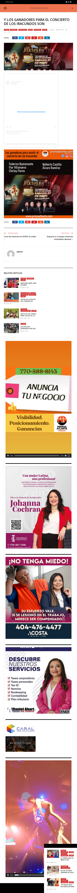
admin (52, 30)
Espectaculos (22, 30)
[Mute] (66, 456)
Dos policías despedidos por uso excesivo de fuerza (28, 328)
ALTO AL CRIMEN (25, 293)
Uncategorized (65, 868)
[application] (38, 399)
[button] (38, 399)
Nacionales (37, 30)
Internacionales (25, 311)
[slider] (37, 455)
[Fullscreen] (69, 456)
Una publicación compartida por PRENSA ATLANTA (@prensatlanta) (31, 144)
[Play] (8, 456)
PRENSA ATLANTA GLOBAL (39, 8)
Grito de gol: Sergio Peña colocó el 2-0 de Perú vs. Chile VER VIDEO (28, 316)
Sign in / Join (9, 2)
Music (30, 30)
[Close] (46, 846)
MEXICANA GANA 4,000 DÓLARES (28, 284)
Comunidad (14, 30)
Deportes (23, 309)
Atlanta (7, 30)
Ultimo (44, 30)
